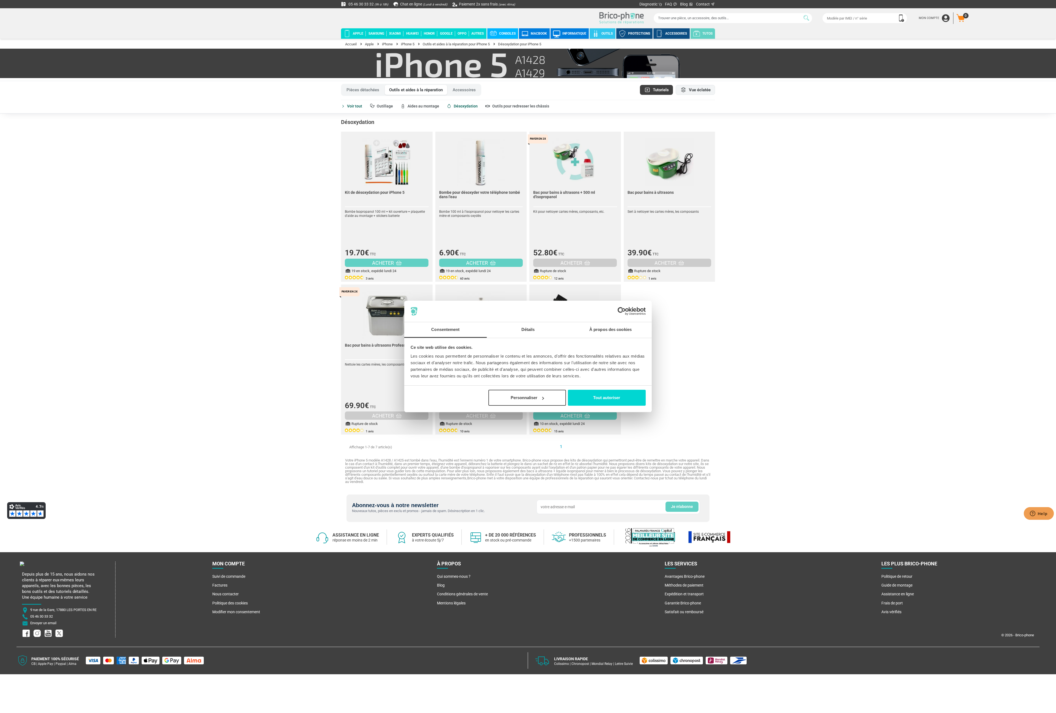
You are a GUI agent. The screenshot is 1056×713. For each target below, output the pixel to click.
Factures (219, 585)
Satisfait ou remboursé (684, 612)
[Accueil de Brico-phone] (623, 18)
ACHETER (383, 263)
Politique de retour (896, 576)
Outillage (385, 106)
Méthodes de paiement (684, 585)
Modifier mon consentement (236, 612)
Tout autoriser (606, 397)
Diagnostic (648, 4)
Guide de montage (896, 585)
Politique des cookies (230, 603)
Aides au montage (423, 106)
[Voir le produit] (387, 159)
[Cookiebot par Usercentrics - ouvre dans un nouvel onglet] (622, 311)
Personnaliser (524, 397)
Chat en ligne (423, 4)
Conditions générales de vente (462, 594)
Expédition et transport (684, 594)
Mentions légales (451, 603)
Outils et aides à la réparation (416, 89)
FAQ (669, 4)
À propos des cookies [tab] (610, 329)
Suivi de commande (228, 576)
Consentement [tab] (445, 329)
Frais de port (892, 603)
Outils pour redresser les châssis (520, 106)
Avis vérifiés (891, 612)
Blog (684, 4)
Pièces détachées (362, 89)
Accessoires (464, 89)
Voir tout (354, 106)
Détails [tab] (528, 329)
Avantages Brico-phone (685, 576)
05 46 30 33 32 (368, 4)
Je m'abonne (682, 506)
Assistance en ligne (897, 594)
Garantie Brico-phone (683, 603)
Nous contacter (225, 594)
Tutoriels (661, 89)
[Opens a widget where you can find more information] (1039, 514)
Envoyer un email (43, 623)
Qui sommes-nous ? (454, 576)
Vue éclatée (700, 89)
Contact (703, 4)
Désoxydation (466, 106)
